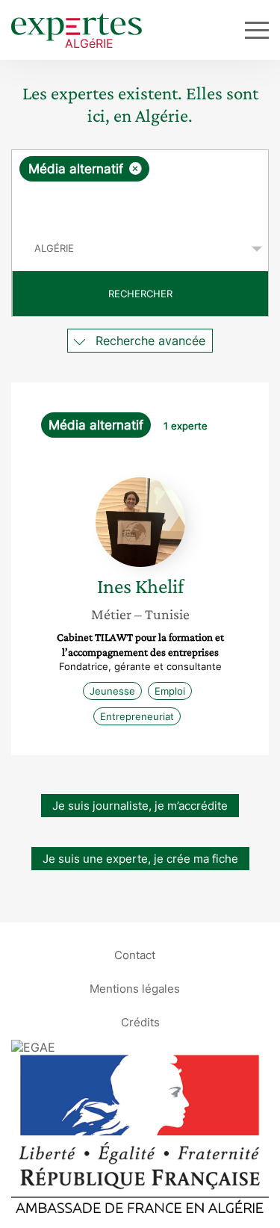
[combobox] (140, 188)
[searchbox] (141, 204)
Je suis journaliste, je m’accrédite (140, 805)
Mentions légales (135, 988)
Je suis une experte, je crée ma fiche (140, 859)
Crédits (140, 1021)
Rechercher (140, 294)
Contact (134, 954)
